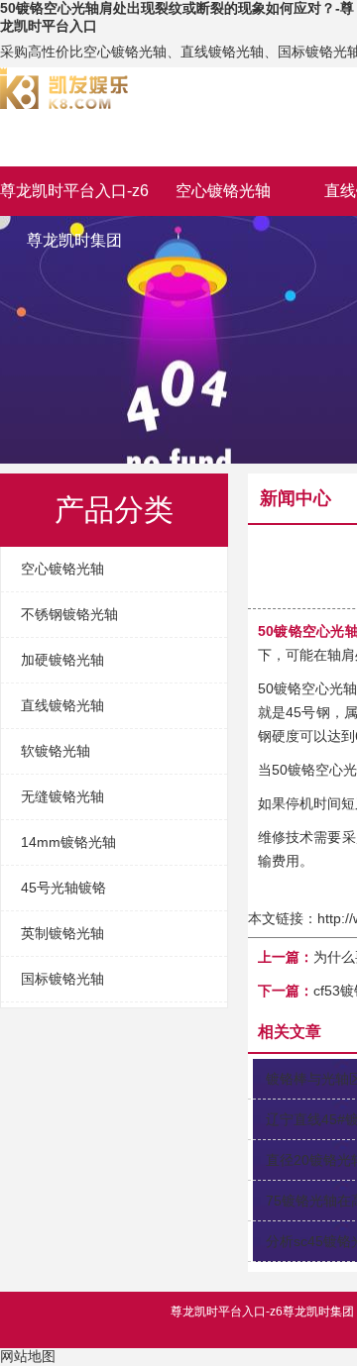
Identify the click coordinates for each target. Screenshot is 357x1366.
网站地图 (28, 1356)
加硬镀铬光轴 (62, 660)
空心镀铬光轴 (223, 190)
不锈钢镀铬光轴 (69, 614)
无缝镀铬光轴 (62, 796)
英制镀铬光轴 (62, 933)
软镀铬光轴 (55, 751)
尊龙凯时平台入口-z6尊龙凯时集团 (74, 199)
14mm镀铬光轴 (68, 842)
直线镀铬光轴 (62, 705)
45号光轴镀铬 (63, 887)
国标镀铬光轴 (62, 979)
